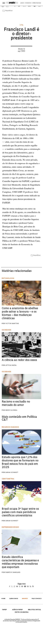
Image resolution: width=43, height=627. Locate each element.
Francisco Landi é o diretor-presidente (21, 34)
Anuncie (25, 598)
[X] (13, 586)
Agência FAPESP (17, 609)
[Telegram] (26, 586)
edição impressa (36, 2)
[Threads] (23, 586)
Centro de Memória (21, 612)
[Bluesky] (19, 586)
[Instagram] (16, 586)
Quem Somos (13, 598)
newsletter (28, 2)
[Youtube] (30, 586)
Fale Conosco (37, 598)
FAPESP (4, 609)
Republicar (8, 10)
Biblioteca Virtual (34, 609)
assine (22, 2)
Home (3, 598)
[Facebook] (10, 586)
